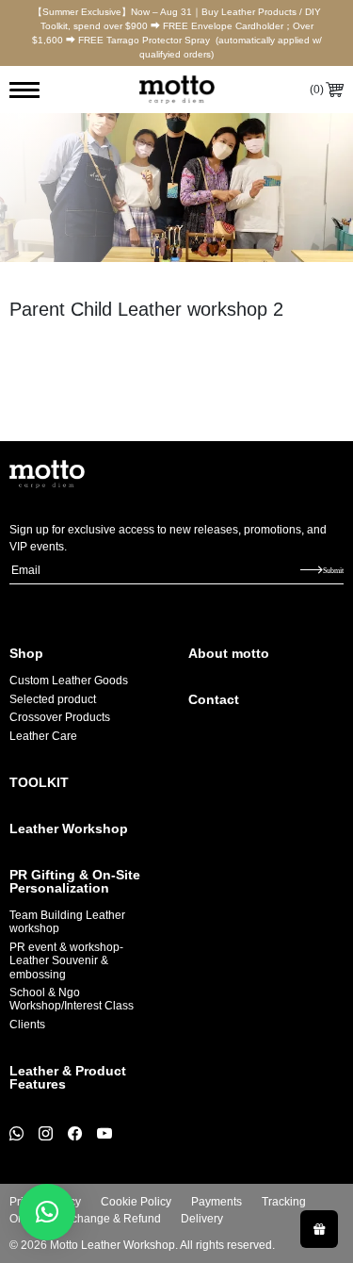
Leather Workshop (68, 828)
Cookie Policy (136, 1201)
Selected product (52, 699)
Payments (216, 1201)
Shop (26, 653)
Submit (333, 570)
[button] (47, 1212)
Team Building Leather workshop (67, 922)
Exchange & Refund (109, 1218)
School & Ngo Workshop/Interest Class (71, 999)
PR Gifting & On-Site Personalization (74, 881)
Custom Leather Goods (68, 680)
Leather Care (43, 736)
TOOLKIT (39, 782)
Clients (27, 1024)
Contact (213, 699)
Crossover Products (59, 717)
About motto (228, 653)
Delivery (202, 1218)
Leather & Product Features (67, 1077)
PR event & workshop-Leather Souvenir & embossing (66, 961)
